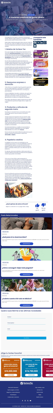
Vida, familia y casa (39, 387)
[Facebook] (34, 42)
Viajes (39, 394)
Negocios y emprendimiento (13, 392)
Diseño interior (39, 397)
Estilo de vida (40, 392)
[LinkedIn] (41, 42)
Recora (22, 129)
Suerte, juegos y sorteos (13, 390)
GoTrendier (8, 134)
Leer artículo (26, 243)
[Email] (34, 45)
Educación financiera (13, 387)
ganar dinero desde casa (24, 74)
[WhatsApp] (45, 42)
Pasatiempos (13, 394)
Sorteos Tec (40, 390)
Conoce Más (10, 375)
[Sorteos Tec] (26, 383)
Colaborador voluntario (13, 397)
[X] (38, 42)
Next (32, 379)
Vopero (13, 134)
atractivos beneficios (15, 53)
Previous (21, 379)
